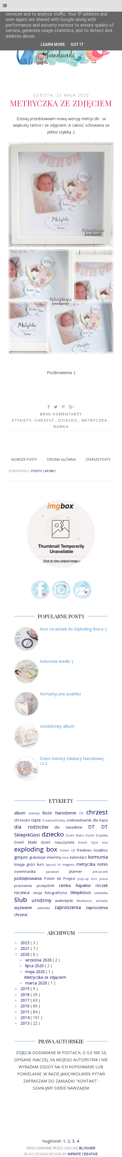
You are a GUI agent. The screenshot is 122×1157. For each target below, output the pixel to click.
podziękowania (28, 878)
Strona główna (61, 459)
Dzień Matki (25, 842)
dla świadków (68, 827)
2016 (25, 1006)
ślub (20, 899)
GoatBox (100, 850)
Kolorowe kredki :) (56, 661)
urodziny (41, 900)
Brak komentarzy (61, 414)
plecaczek (100, 871)
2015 (25, 1011)
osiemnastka (25, 871)
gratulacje (37, 857)
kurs (40, 864)
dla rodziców (31, 826)
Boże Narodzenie (59, 813)
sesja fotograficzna (50, 892)
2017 (25, 1000)
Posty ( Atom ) (43, 471)
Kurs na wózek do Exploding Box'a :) (73, 629)
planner (75, 871)
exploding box (35, 849)
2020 (25, 954)
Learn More (53, 44)
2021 (25, 948)
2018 (25, 994)
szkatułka (101, 893)
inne (65, 857)
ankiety (34, 813)
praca (103, 878)
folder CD (67, 850)
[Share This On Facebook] (49, 407)
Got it (77, 44)
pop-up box (87, 878)
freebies (84, 850)
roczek (102, 885)
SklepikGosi (80, 892)
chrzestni (22, 820)
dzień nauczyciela (57, 842)
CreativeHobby (53, 820)
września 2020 (39, 960)
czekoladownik (78, 820)
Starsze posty (98, 459)
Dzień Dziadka (97, 835)
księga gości (24, 864)
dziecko (68, 420)
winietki (102, 901)
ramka (61, 426)
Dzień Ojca (88, 842)
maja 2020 (35, 971)
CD (81, 813)
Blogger (87, 1148)
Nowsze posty (24, 459)
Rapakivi (83, 885)
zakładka (43, 908)
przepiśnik (45, 885)
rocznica (22, 892)
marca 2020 (36, 983)
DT (91, 826)
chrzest (45, 420)
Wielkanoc (84, 901)
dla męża (100, 820)
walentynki (64, 900)
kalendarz (78, 857)
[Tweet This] (56, 407)
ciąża (36, 820)
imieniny (54, 857)
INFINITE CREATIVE (83, 1153)
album (20, 813)
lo (59, 864)
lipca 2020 (35, 965)
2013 (25, 1023)
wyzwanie (23, 907)
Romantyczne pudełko (60, 694)
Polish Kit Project (59, 878)
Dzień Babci (75, 835)
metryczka (95, 420)
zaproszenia (67, 907)
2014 (25, 1017)
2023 (25, 942)
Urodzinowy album (57, 726)
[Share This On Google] (71, 407)
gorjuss (21, 857)
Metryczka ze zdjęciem (61, 103)
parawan (52, 871)
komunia (98, 857)
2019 (25, 988)
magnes (68, 864)
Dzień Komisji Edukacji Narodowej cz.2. (72, 761)
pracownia (23, 885)
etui (105, 842)
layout (51, 864)
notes (102, 864)
